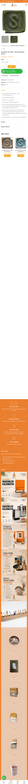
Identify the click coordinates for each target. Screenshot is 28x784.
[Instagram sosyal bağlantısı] (26, 1)
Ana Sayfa (3, 45)
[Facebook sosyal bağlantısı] (24, 1)
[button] (2, 21)
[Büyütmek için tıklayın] (3, 31)
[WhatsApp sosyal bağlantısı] (7, 85)
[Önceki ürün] (2, 49)
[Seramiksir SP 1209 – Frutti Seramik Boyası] (7, 142)
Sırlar (8, 45)
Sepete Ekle (11, 66)
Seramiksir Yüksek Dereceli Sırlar (18, 45)
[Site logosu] (14, 4)
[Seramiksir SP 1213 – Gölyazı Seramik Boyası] (20, 142)
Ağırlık (2, 59)
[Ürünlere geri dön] (4, 49)
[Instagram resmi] (14, 485)
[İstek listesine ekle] (11, 138)
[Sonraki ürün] (5, 49)
